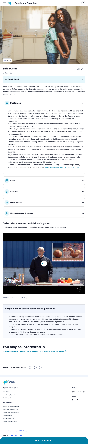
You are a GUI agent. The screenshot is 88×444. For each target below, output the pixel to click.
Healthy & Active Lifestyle (11, 412)
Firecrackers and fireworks (21, 213)
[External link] (9, 382)
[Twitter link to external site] (21, 436)
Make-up (13, 191)
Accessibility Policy (20, 431)
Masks (12, 181)
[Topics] (4, 3)
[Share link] (82, 69)
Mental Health (7, 398)
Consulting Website (8, 418)
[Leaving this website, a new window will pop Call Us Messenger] (72, 400)
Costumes (15, 103)
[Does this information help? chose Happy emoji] (30, 367)
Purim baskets (16, 202)
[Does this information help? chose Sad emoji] (40, 367)
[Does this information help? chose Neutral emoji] (35, 367)
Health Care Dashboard (10, 421)
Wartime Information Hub (10, 409)
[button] (7, 60)
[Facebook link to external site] (12, 436)
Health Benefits (7, 415)
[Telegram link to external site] (16, 436)
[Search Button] (83, 3)
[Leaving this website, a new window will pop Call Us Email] (77, 400)
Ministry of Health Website (11, 406)
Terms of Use (7, 431)
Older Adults (6, 392)
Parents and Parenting (25, 3)
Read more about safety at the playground (62, 167)
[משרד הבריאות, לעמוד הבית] (10, 3)
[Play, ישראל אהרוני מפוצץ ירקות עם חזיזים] (71, 289)
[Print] (78, 69)
